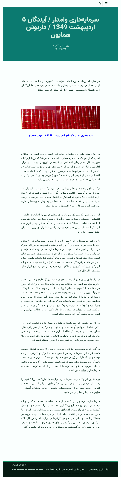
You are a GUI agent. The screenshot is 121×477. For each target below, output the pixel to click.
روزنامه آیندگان (62, 45)
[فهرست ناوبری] (106, 3)
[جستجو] (100, 3)
